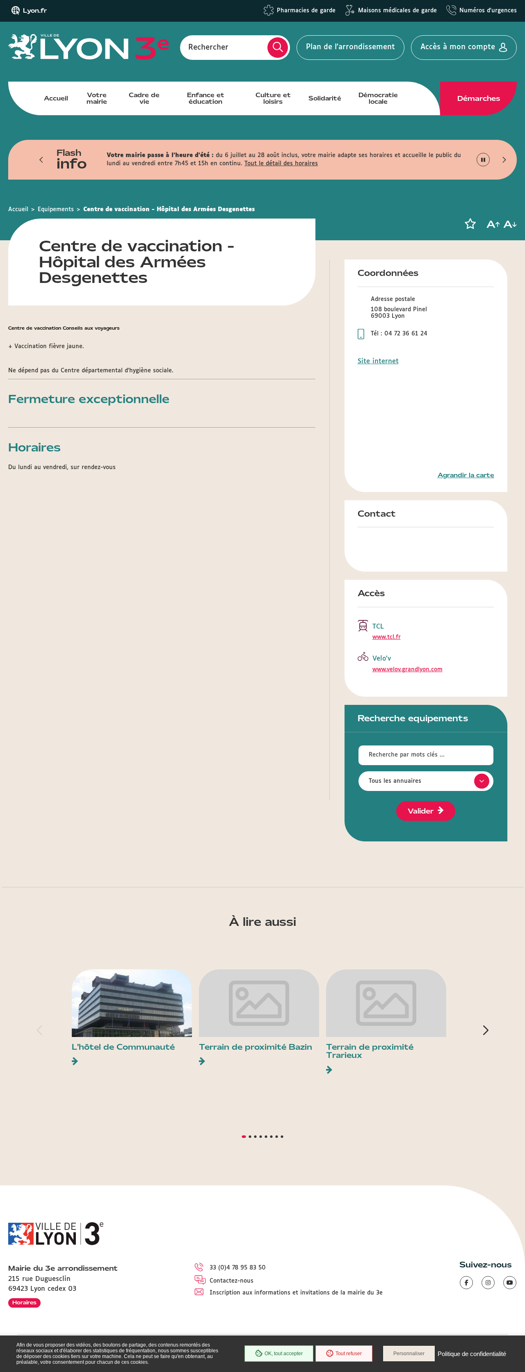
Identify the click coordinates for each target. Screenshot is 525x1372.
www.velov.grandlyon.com (407, 669)
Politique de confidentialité (472, 1353)
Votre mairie (97, 98)
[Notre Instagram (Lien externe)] (488, 1282)
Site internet (378, 361)
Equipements (56, 209)
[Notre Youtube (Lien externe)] (509, 1282)
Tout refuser (349, 1353)
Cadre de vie (144, 98)
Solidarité (324, 98)
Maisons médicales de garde (397, 11)
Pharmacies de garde (306, 11)
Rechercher (208, 47)
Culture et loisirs (273, 98)
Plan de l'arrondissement (350, 47)
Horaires (24, 1302)
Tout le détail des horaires (281, 163)
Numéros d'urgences (488, 11)
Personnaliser (409, 1353)
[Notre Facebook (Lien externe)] (466, 1282)
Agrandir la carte (466, 475)
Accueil (56, 98)
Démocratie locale (378, 98)
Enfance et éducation (205, 98)
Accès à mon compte (457, 47)
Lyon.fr (35, 10)
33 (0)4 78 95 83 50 (238, 1268)
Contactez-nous (231, 1281)
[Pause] (483, 159)
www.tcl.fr (386, 637)
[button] (41, 159)
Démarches (478, 98)
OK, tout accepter (284, 1353)
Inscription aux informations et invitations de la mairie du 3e (296, 1293)
